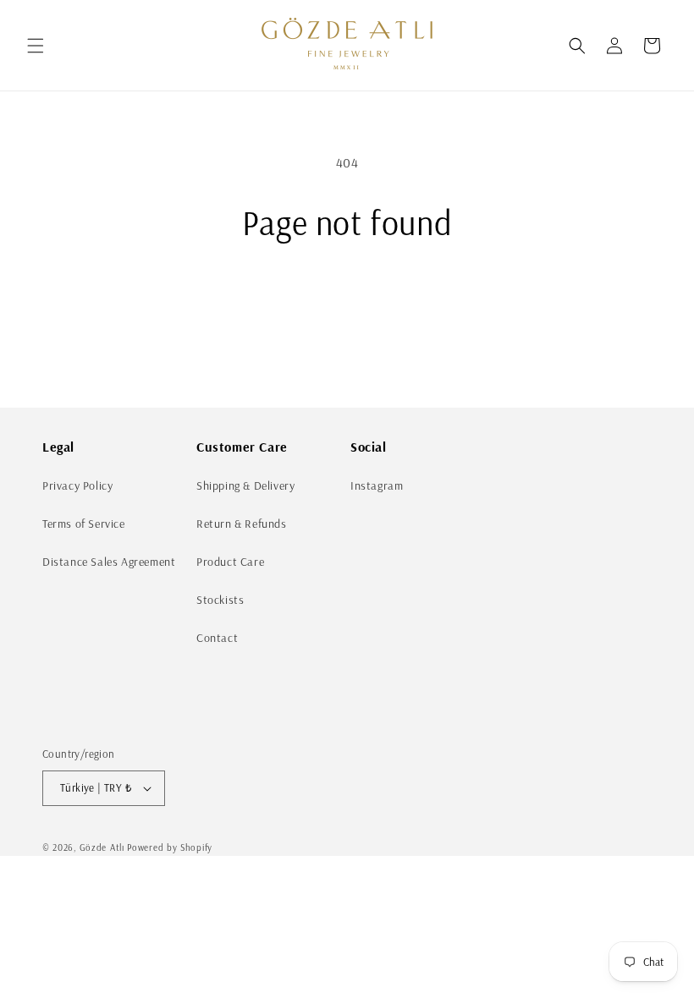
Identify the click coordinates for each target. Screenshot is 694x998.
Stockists (220, 599)
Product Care (230, 561)
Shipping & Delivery (245, 485)
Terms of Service (83, 523)
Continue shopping (347, 297)
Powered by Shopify (169, 847)
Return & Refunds (241, 523)
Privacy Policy (77, 485)
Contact (217, 637)
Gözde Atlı (102, 847)
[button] (35, 45)
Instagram (376, 485)
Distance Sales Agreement (108, 561)
